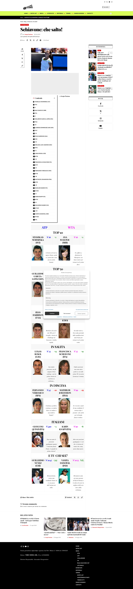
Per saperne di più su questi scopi (82, 309)
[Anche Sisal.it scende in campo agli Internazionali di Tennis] (78, 524)
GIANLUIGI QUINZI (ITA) (41, 188)
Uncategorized (24, 24)
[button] (111, 7)
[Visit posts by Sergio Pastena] (21, 34)
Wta (103, 63)
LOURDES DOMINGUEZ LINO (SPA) (44, 127)
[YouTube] (109, 2)
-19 (36, 185)
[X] (107, 2)
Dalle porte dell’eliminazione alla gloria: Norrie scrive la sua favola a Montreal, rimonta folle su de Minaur (105, 56)
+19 (36, 142)
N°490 (37, 191)
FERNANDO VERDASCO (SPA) (43, 170)
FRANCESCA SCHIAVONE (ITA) (43, 162)
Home (21, 21)
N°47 (36, 130)
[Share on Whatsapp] (33, 40)
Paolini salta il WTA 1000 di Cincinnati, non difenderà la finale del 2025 (105, 67)
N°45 (36, 173)
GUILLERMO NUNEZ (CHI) (42, 205)
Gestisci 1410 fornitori (49, 309)
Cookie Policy (59, 316)
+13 (36, 159)
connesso (29, 506)
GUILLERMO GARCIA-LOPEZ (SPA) (44, 119)
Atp (99, 73)
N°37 (36, 165)
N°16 (36, 104)
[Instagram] (112, 2)
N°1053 (37, 216)
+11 (35, 150)
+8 (35, 202)
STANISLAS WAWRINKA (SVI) (42, 101)
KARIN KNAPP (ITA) (40, 196)
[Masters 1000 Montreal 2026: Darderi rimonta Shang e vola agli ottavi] (92, 89)
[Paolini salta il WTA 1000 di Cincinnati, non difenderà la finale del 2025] (92, 66)
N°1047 (37, 208)
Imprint (75, 316)
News (99, 50)
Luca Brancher (25, 525)
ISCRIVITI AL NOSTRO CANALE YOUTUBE (36, 17)
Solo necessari (67, 313)
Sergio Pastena (29, 34)
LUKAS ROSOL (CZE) (40, 153)
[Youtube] (101, 127)
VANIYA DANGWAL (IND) (42, 214)
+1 (35, 107)
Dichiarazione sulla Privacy (68, 316)
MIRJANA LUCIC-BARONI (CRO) (43, 145)
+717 (36, 211)
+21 (35, 124)
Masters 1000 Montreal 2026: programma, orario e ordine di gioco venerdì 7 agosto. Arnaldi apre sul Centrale (105, 79)
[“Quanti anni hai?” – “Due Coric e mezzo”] (55, 524)
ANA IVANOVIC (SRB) (40, 110)
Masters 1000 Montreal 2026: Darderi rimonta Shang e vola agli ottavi (104, 90)
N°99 (36, 182)
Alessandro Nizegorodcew (98, 527)
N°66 (36, 122)
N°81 (36, 139)
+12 (36, 133)
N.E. (36, 219)
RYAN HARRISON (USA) (41, 136)
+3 (35, 193)
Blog (25, 21)
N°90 (36, 199)
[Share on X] (30, 40)
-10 (36, 176)
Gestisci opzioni (81, 313)
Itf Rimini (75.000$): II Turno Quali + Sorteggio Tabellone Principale (29, 520)
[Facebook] (105, 2)
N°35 (36, 156)
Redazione (71, 537)
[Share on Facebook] (27, 40)
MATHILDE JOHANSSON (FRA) (43, 179)
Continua (52, 313)
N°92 (36, 147)
